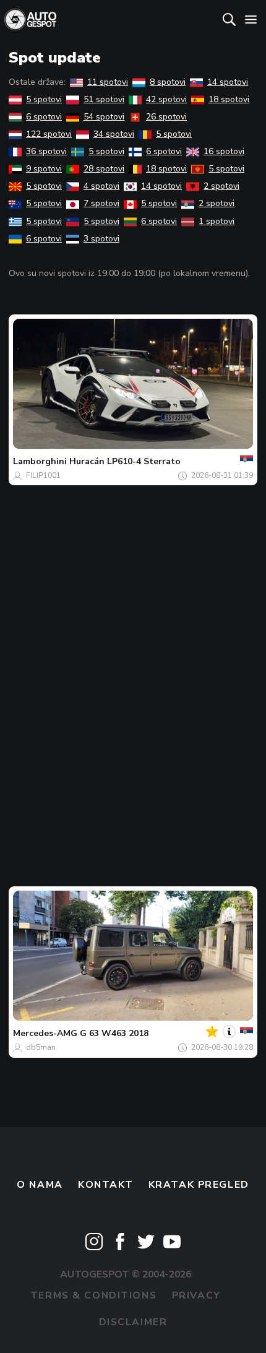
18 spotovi (228, 99)
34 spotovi (113, 134)
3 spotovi (101, 238)
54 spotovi (104, 117)
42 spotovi (166, 99)
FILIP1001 (43, 475)
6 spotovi (44, 117)
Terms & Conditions (93, 1295)
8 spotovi (168, 82)
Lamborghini (40, 461)
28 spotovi (104, 169)
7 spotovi (101, 203)
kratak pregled (198, 1184)
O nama (39, 1184)
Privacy (196, 1295)
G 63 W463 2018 (114, 1033)
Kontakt (105, 1184)
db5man (41, 1047)
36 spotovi (46, 151)
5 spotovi (44, 99)
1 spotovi (216, 221)
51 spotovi (104, 99)
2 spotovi (221, 186)
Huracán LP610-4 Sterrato (125, 461)
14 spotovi (227, 82)
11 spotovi (107, 82)
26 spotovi (166, 117)
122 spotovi (49, 134)
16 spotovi (224, 151)
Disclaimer (133, 1322)
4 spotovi (101, 186)
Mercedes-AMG (45, 1033)
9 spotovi (44, 169)
